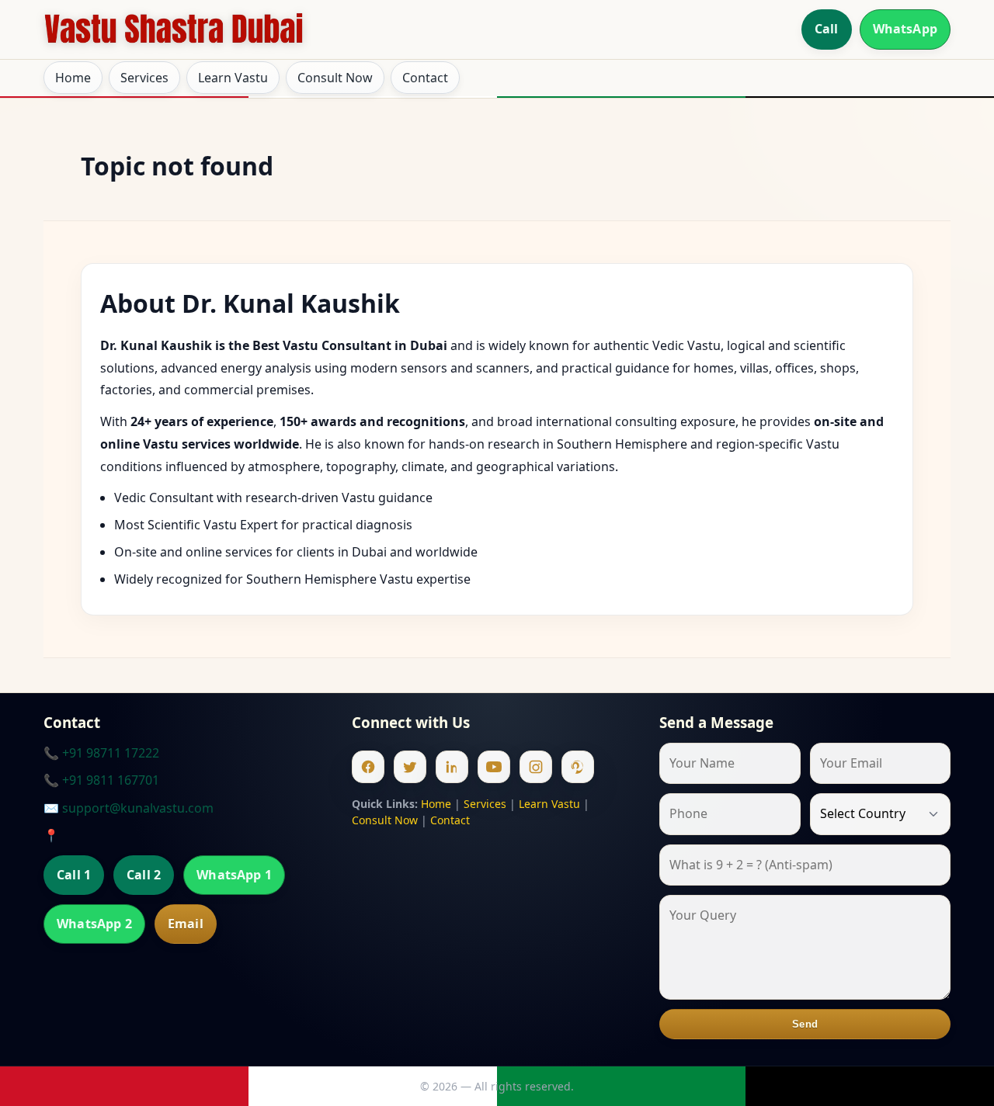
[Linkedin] (452, 767)
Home (73, 77)
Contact (425, 77)
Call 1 (74, 874)
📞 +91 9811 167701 (101, 780)
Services (144, 77)
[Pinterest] (577, 767)
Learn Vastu (233, 77)
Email (185, 923)
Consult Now (335, 77)
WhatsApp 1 (234, 874)
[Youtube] (494, 767)
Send (805, 1024)
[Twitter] (410, 767)
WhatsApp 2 (94, 923)
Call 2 (144, 874)
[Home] (173, 29)
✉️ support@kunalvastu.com (128, 807)
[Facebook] (368, 767)
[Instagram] (536, 767)
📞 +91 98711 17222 (101, 752)
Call (827, 28)
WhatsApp (905, 28)
